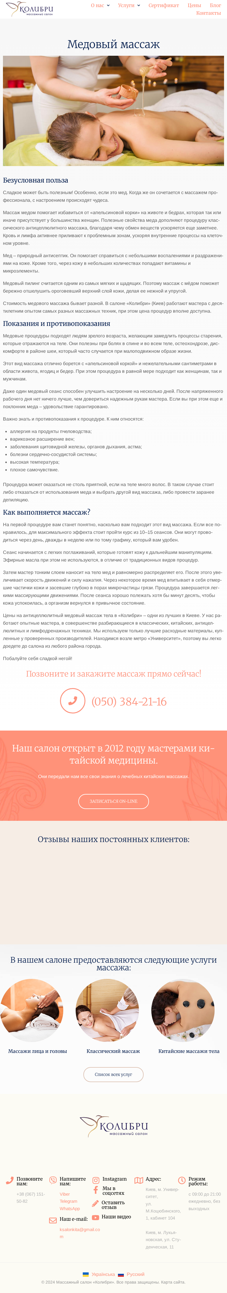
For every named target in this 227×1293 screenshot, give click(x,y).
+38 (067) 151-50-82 (31, 1198)
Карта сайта (172, 1282)
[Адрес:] (139, 1180)
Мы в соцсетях (113, 1190)
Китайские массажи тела (189, 1051)
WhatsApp (70, 1208)
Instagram (115, 1179)
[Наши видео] (95, 1217)
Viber (65, 1194)
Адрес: (153, 1179)
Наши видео (116, 1217)
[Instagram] (96, 1180)
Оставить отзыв (113, 1205)
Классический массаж (113, 1051)
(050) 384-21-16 (129, 701)
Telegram (68, 1201)
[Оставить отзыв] (95, 1203)
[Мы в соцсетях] (96, 1190)
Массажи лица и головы (37, 1051)
